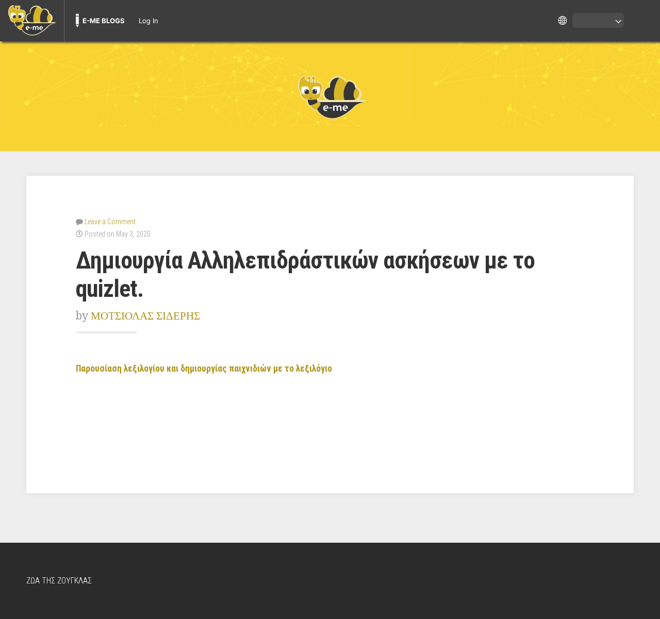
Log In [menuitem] (148, 20)
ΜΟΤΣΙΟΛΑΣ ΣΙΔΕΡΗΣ (145, 315)
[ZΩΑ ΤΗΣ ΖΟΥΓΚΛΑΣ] (330, 96)
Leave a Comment (110, 222)
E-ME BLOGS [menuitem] (103, 20)
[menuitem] (32, 20)
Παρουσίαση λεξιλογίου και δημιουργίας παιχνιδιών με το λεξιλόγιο (205, 368)
